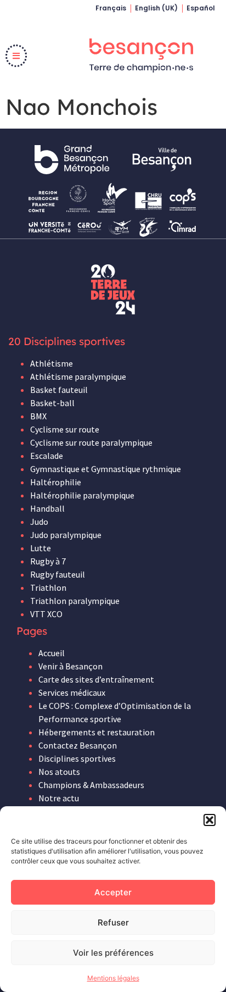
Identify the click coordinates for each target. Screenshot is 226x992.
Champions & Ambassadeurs (91, 784)
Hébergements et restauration (96, 732)
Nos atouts (59, 771)
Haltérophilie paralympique (82, 495)
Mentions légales (113, 978)
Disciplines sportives (77, 758)
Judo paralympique (65, 534)
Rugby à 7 (48, 561)
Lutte (40, 547)
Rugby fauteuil (57, 574)
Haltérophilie (55, 481)
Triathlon (48, 587)
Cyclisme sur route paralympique (91, 442)
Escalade (46, 455)
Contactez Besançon (77, 745)
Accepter (113, 892)
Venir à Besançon (70, 666)
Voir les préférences (113, 952)
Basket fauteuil (59, 389)
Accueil (51, 652)
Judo (39, 521)
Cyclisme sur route (64, 429)
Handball (47, 508)
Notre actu (58, 798)
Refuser (113, 922)
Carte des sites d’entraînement (96, 679)
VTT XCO (46, 613)
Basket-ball (52, 402)
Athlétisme (51, 363)
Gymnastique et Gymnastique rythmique (105, 468)
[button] (209, 819)
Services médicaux (71, 692)
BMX (38, 416)
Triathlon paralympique (75, 600)
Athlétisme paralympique (78, 376)
